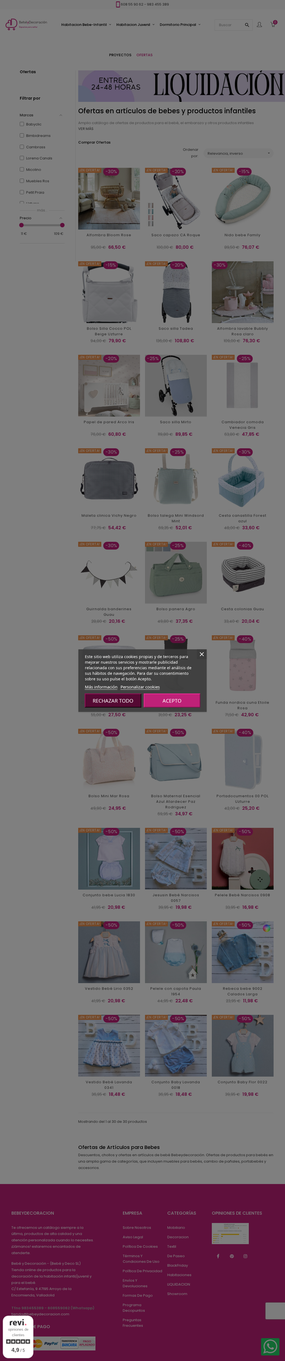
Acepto (172, 700)
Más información (101, 686)
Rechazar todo (113, 700)
